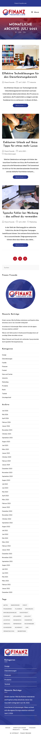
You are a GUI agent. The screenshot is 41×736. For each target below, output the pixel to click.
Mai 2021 (5, 577)
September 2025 (7, 437)
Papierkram (17, 623)
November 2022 (7, 515)
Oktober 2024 (6, 457)
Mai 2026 (5, 414)
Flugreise (18, 609)
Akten (5, 605)
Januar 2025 (6, 453)
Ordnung (6, 623)
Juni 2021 (5, 573)
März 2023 (5, 499)
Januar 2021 (6, 588)
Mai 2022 (5, 538)
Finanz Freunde (9, 82)
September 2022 (7, 523)
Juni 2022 (5, 534)
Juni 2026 (5, 410)
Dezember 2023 (7, 468)
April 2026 (5, 418)
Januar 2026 (6, 426)
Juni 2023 (5, 488)
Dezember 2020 (7, 592)
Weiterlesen (22, 106)
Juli (24, 32)
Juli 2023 (5, 484)
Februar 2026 (6, 422)
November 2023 (7, 472)
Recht (4, 389)
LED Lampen (17, 616)
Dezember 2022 (7, 511)
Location (6, 620)
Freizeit (4, 370)
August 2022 (6, 526)
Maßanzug (17, 620)
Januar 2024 (6, 465)
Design (4, 355)
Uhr (27, 627)
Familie (4, 362)
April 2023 (5, 495)
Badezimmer (15, 605)
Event (25, 605)
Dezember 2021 (7, 553)
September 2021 (7, 561)
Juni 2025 (5, 445)
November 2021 (7, 557)
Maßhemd (28, 620)
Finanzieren (7, 609)
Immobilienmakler (10, 612)
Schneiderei (7, 627)
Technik (4, 393)
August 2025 (6, 441)
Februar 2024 (6, 461)
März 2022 (5, 542)
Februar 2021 (6, 584)
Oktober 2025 (6, 434)
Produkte (5, 386)
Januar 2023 (6, 507)
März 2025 (5, 449)
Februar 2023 (6, 503)
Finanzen (4, 366)
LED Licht (27, 616)
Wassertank (22, 631)
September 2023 (7, 476)
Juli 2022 (5, 530)
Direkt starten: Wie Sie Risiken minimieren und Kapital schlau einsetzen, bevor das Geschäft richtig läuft (19, 700)
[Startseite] (16, 32)
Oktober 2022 (6, 519)
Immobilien (29, 609)
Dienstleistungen (10, 154)
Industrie (33, 82)
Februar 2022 (6, 546)
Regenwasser (29, 623)
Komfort (6, 616)
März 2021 (5, 581)
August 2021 (6, 565)
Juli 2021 (5, 569)
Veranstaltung (8, 631)
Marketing (33, 222)
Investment (24, 612)
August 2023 (6, 480)
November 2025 (7, 430)
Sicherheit (18, 627)
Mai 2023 (5, 492)
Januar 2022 (6, 550)
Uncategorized (6, 397)
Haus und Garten (7, 374)
